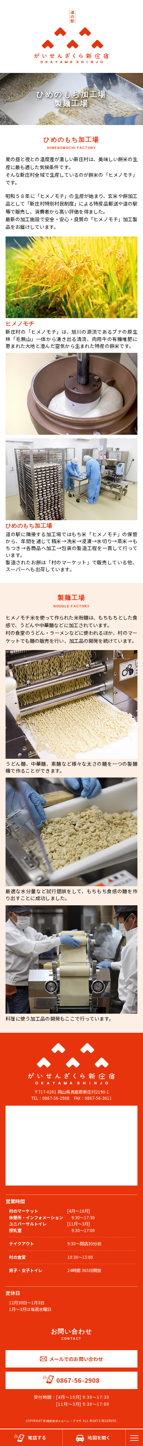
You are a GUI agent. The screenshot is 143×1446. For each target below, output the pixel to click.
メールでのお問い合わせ (76, 1358)
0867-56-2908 (78, 1380)
